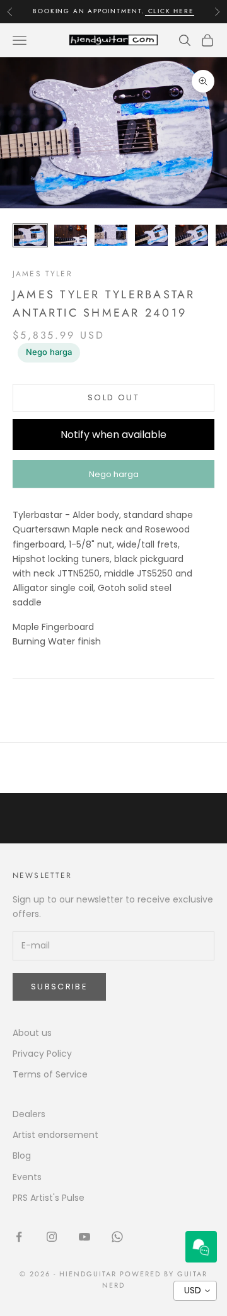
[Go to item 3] (111, 235)
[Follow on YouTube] (84, 1236)
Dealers (29, 1114)
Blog (22, 1155)
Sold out (113, 397)
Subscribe (59, 987)
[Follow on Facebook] (19, 1236)
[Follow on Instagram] (51, 1236)
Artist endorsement (55, 1134)
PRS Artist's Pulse (48, 1197)
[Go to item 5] (191, 235)
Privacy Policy (42, 1053)
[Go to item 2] (70, 235)
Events (27, 1177)
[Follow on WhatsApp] (117, 1236)
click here (169, 11)
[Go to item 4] (151, 235)
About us (32, 1032)
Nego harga (49, 352)
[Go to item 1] (30, 235)
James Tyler (43, 273)
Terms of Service (50, 1074)
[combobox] (195, 1291)
